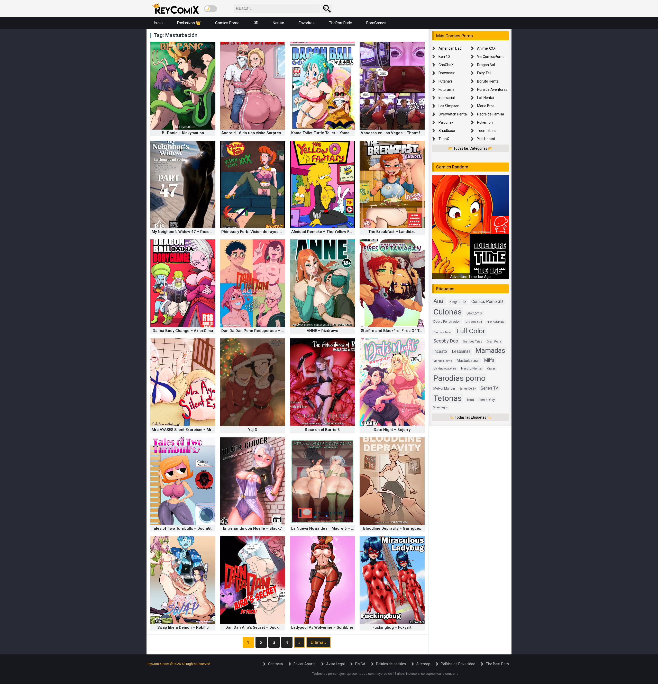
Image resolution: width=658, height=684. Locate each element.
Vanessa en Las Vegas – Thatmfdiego (396, 133)
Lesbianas (461, 351)
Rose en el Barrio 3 (322, 429)
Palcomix (445, 122)
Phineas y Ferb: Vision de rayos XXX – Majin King (265, 231)
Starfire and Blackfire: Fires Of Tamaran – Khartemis (408, 330)
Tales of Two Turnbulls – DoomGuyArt (186, 528)
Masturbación (468, 360)
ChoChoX (446, 65)
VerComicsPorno (491, 57)
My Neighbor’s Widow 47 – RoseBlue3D (187, 231)
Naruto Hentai (471, 368)
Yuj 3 (252, 429)
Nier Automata (495, 322)
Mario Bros (486, 106)
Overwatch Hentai (453, 114)
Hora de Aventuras (492, 89)
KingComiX (458, 302)
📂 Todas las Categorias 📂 (470, 148)
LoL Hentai (485, 98)
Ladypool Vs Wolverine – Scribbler (322, 627)
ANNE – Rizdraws (322, 330)
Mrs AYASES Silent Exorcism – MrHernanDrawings (197, 429)
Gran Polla (494, 341)
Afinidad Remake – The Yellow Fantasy (326, 231)
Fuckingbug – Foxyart (392, 627)
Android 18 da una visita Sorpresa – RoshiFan (263, 133)
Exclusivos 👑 (189, 23)
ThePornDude (340, 23)
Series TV (489, 388)
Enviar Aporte (305, 664)
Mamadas (490, 350)
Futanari (445, 81)
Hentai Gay (487, 400)
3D (256, 23)
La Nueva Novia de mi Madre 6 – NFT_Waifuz (332, 528)
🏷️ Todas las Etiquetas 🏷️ (470, 417)
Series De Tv (468, 388)
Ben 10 (444, 57)
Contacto (275, 664)
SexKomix (474, 313)
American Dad (450, 48)
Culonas (447, 312)
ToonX (443, 139)
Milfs (489, 360)
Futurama (446, 89)
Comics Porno (227, 23)
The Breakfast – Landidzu (392, 231)
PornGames (376, 23)
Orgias (491, 368)
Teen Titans (486, 131)
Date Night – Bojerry (392, 429)
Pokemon (485, 122)
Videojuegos (440, 407)
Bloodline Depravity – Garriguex (392, 528)
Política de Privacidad (458, 664)
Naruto (278, 23)
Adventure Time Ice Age (470, 277)
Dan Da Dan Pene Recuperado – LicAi (255, 330)
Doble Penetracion (447, 322)
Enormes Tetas (442, 332)
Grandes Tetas (472, 341)
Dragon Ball (486, 65)
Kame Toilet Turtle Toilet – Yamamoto (325, 133)
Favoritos (307, 23)
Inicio (158, 23)
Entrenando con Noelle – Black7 (252, 528)
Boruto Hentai (488, 81)
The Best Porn (497, 664)
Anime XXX (486, 48)
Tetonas (447, 398)
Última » (318, 642)
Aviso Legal (335, 664)
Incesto (440, 351)
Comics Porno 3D (487, 301)
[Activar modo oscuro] (210, 8)
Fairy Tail (484, 73)
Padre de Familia (490, 114)
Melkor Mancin (444, 388)
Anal (439, 301)
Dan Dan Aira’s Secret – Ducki (252, 627)
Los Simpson (448, 106)
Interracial (446, 98)
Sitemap (423, 664)
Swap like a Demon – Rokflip (183, 627)
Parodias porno (459, 378)
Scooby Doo (445, 341)
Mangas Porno (442, 361)
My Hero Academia (444, 369)
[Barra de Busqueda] (326, 8)
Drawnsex (446, 73)
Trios (470, 400)
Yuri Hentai (486, 139)
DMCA (360, 664)
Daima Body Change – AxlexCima (183, 330)
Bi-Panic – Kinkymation (183, 133)
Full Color (470, 331)
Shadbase (446, 131)
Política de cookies (391, 664)
